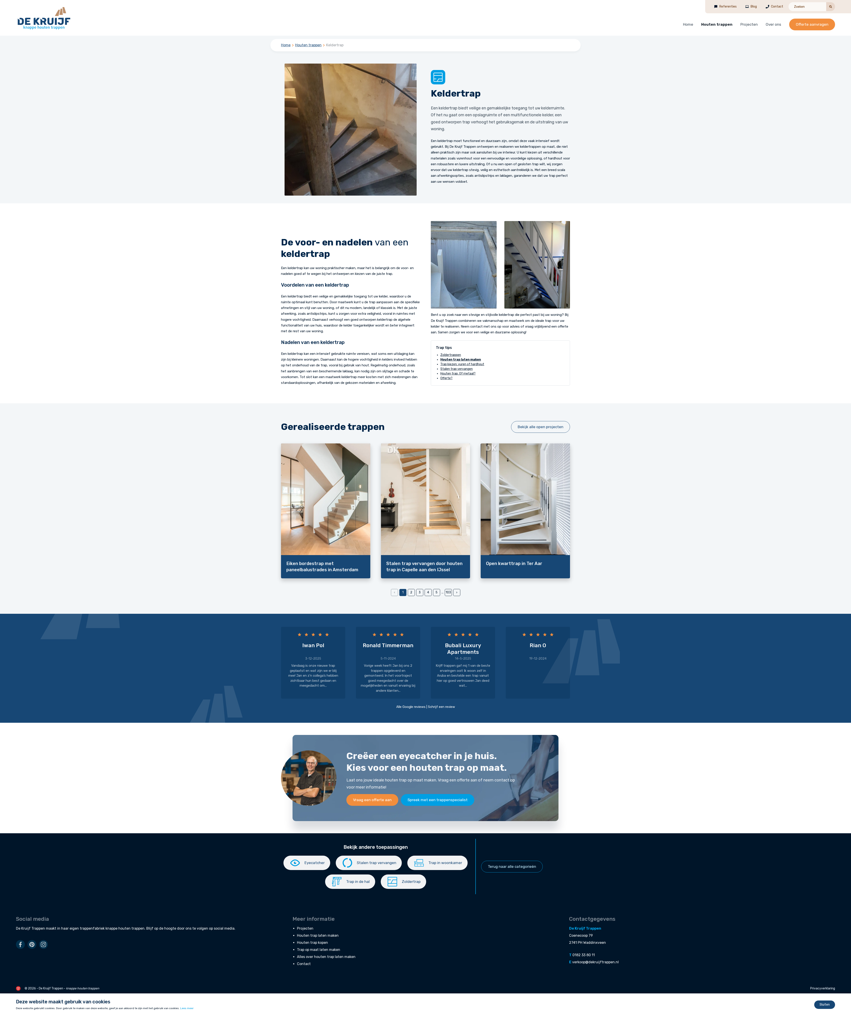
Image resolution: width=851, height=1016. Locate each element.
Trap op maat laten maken (318, 950)
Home (688, 24)
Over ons (773, 24)
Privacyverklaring (822, 988)
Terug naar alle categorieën (512, 866)
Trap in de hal (358, 881)
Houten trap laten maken (318, 935)
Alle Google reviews (411, 707)
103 (448, 592)
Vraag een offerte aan (372, 800)
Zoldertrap (411, 881)
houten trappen (131, 928)
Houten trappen (716, 24)
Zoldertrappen (450, 355)
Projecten (749, 24)
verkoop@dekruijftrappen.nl (595, 962)
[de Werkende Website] (18, 988)
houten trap (437, 767)
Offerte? (446, 378)
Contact (777, 6)
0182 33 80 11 (583, 955)
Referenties (728, 6)
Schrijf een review (441, 707)
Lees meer (187, 1008)
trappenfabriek (92, 928)
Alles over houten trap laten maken (326, 957)
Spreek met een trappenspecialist (438, 800)
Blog (754, 6)
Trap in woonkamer (445, 863)
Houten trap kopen (312, 942)
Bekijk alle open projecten (540, 427)
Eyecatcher (314, 863)
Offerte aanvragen (812, 24)
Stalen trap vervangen (456, 369)
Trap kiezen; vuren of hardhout (462, 364)
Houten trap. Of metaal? (458, 373)
